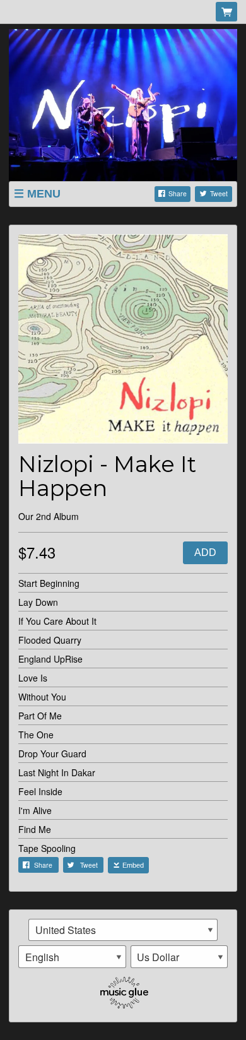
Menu (44, 193)
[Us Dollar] (179, 956)
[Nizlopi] (123, 103)
